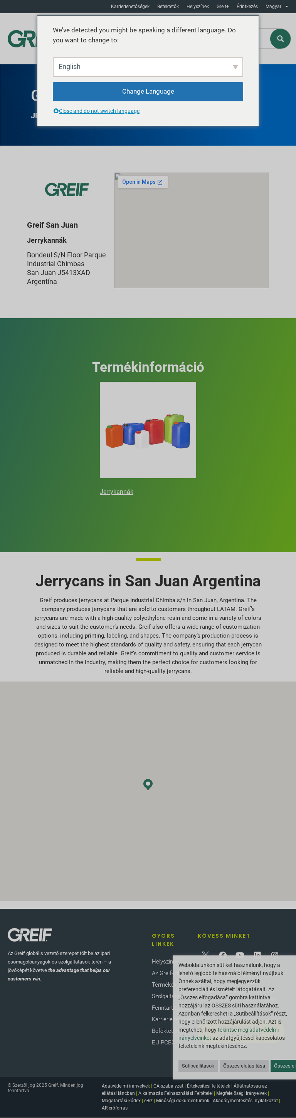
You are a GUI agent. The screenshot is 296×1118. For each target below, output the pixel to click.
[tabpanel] (148, 440)
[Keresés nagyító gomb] (280, 39)
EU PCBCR (165, 1042)
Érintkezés (247, 6)
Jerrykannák (116, 491)
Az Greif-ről (165, 973)
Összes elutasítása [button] (244, 1066)
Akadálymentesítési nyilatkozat (245, 1100)
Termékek (164, 984)
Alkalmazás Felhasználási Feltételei (175, 1093)
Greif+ (223, 6)
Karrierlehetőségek (130, 6)
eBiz (148, 1100)
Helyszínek (198, 6)
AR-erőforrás (115, 1108)
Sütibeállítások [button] (198, 1066)
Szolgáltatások (170, 996)
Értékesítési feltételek (208, 1086)
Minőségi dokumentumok (182, 1100)
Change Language (148, 91)
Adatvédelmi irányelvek (126, 1086)
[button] (148, 784)
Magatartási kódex (121, 1100)
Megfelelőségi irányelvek (241, 1093)
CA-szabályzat (168, 1086)
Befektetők (168, 6)
